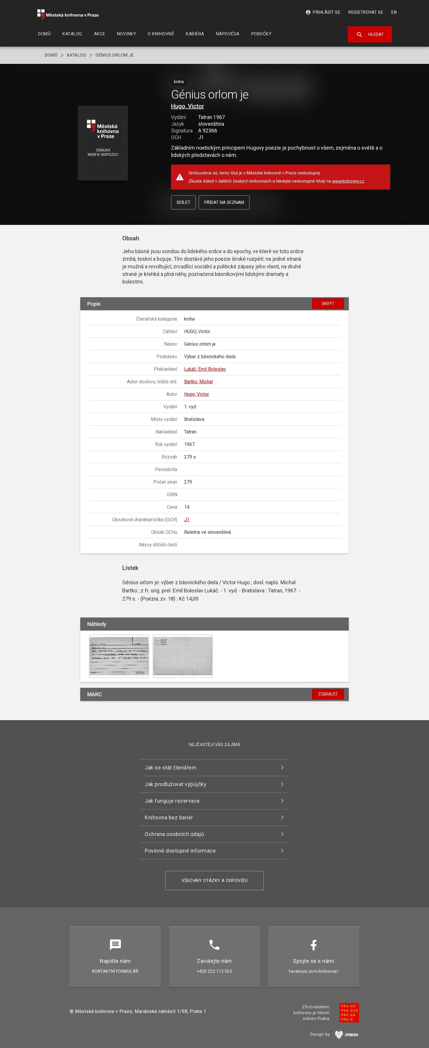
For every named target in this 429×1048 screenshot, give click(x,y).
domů (51, 55)
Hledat (370, 34)
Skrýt (328, 303)
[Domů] (68, 14)
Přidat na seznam (224, 202)
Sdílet (183, 202)
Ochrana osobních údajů (174, 834)
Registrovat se (365, 12)
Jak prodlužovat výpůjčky (175, 784)
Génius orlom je (114, 55)
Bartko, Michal (198, 381)
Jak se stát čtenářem (170, 767)
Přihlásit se (323, 12)
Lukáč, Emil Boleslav (205, 369)
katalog (76, 55)
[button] (102, 143)
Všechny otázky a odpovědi (215, 880)
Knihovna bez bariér (169, 817)
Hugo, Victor (187, 106)
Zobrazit (328, 694)
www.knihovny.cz (348, 181)
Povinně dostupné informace (180, 851)
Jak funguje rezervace (172, 801)
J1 (186, 519)
